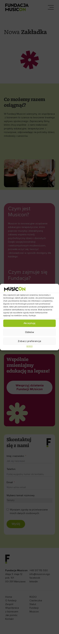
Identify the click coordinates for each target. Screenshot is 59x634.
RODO (30, 346)
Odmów (29, 332)
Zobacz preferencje (29, 341)
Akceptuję (30, 323)
